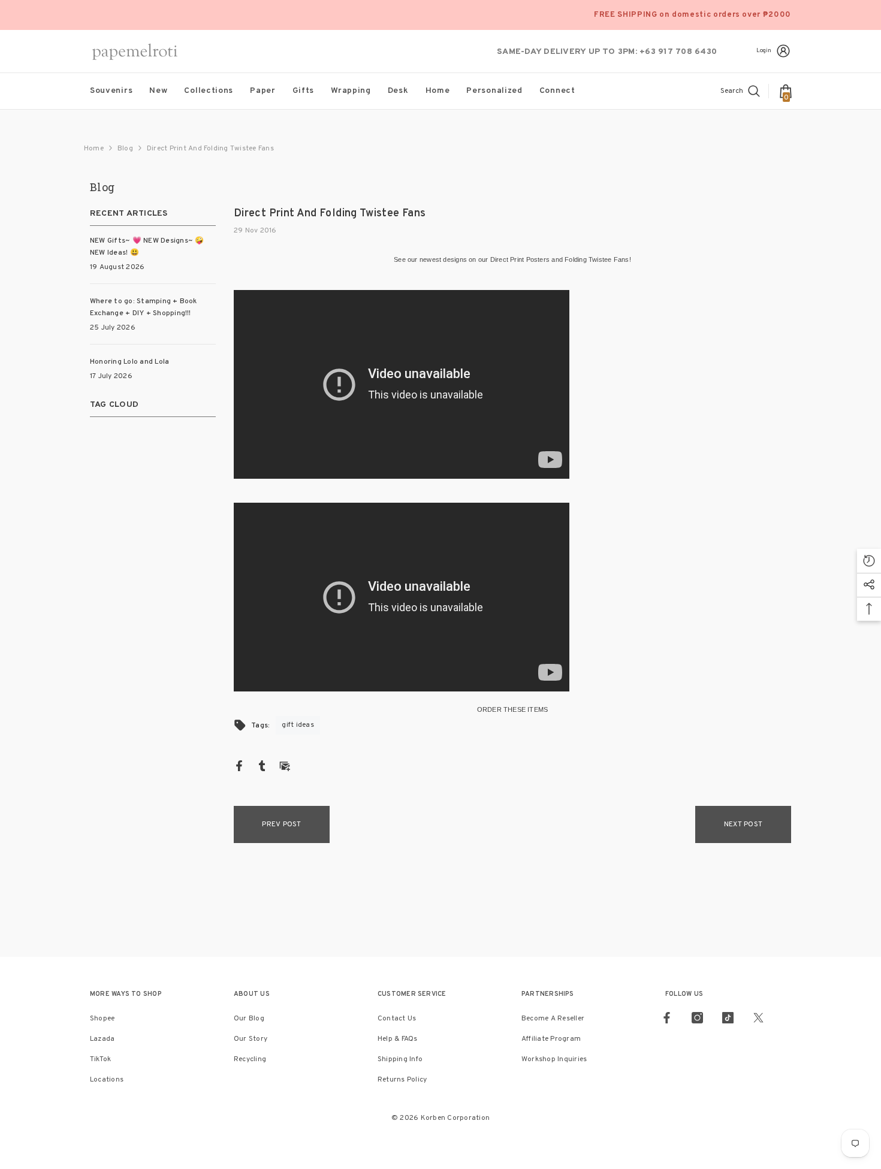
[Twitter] (758, 1017)
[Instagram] (697, 1017)
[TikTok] (728, 1017)
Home (94, 148)
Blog (125, 148)
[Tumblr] (262, 766)
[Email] (284, 766)
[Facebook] (239, 766)
